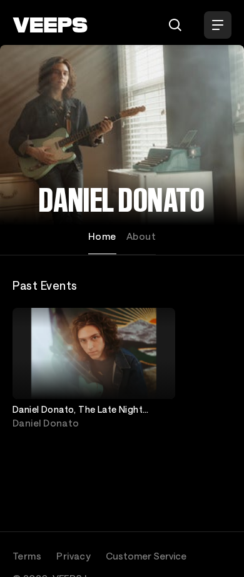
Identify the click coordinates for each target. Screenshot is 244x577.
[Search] (175, 25)
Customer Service (146, 555)
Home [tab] (102, 236)
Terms (27, 555)
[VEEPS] (50, 24)
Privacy (73, 555)
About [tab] (141, 236)
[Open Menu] (217, 25)
